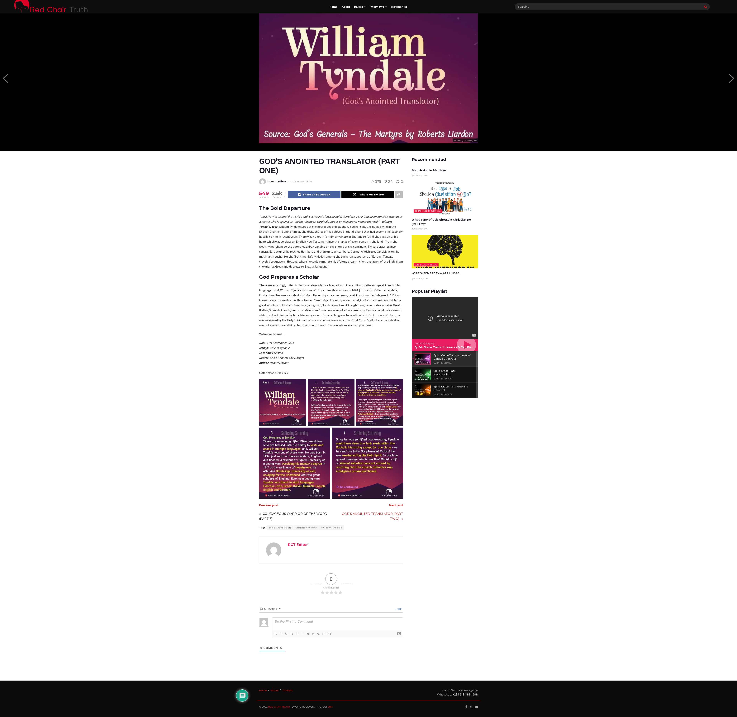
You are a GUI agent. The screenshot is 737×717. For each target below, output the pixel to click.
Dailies (358, 6)
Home (334, 6)
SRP (330, 706)
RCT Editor (278, 181)
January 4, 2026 (302, 181)
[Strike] (291, 634)
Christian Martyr (306, 527)
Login (398, 609)
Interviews (377, 6)
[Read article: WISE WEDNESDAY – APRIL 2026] (445, 251)
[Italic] (281, 634)
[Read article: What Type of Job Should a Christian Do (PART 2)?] (445, 198)
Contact (288, 690)
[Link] (318, 634)
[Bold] (275, 634)
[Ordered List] (297, 634)
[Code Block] (313, 634)
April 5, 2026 (420, 278)
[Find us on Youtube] (476, 707)
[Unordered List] (302, 634)
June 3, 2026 (420, 175)
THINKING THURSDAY (428, 211)
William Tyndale (331, 527)
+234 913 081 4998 (465, 694)
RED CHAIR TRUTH (279, 706)
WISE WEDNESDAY (426, 264)
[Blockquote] (308, 634)
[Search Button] (706, 6)
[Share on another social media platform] (399, 194)
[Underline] (286, 634)
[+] (329, 633)
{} (323, 633)
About (346, 6)
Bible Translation (280, 527)
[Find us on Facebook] (466, 707)
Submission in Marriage (429, 170)
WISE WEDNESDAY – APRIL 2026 (435, 273)
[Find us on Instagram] (471, 707)
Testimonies (398, 6)
